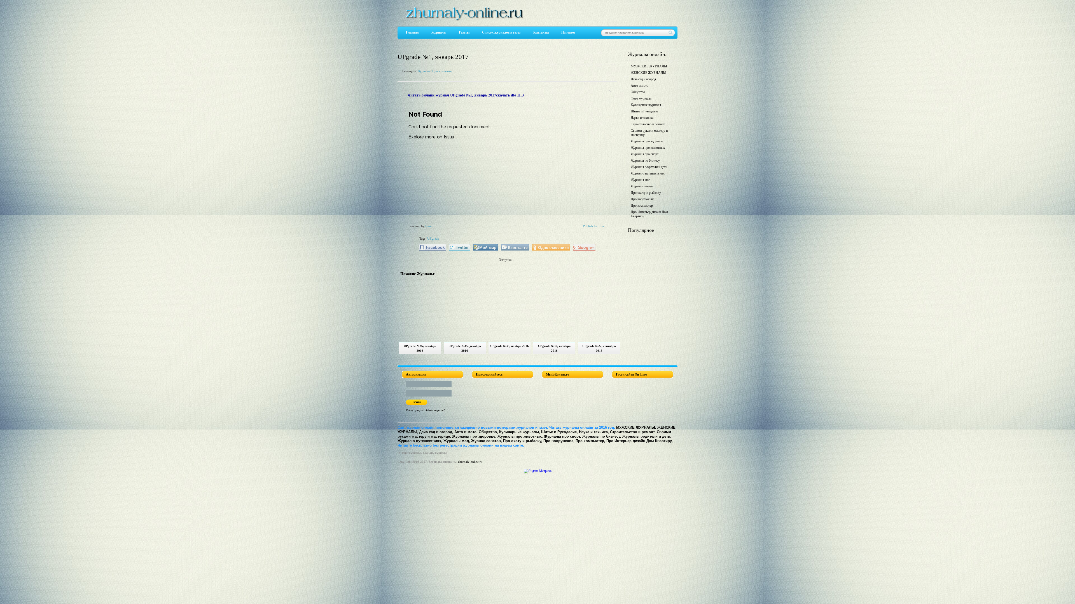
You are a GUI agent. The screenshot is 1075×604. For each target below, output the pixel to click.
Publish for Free (593, 226)
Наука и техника (642, 118)
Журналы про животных (648, 148)
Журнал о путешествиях (648, 173)
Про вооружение (642, 199)
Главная (412, 32)
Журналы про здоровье (647, 141)
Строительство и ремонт (648, 124)
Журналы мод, (456, 441)
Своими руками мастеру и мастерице (649, 133)
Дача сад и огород (643, 79)
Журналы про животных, (520, 436)
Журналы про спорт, (562, 436)
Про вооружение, (558, 441)
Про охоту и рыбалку (646, 193)
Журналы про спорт (644, 154)
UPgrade (433, 238)
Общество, (488, 432)
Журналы (438, 32)
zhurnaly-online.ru (470, 461)
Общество (638, 92)
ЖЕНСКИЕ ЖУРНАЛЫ (648, 73)
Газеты (464, 32)
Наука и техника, (594, 432)
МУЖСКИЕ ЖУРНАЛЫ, (636, 427)
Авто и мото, (466, 432)
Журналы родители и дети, (646, 436)
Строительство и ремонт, (633, 432)
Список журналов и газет (501, 32)
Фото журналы (641, 98)
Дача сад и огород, (436, 432)
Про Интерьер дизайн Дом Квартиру (649, 214)
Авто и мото (639, 86)
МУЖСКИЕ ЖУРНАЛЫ (649, 66)
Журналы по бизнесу (645, 160)
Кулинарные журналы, (519, 432)
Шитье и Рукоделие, (559, 432)
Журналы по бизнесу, (601, 436)
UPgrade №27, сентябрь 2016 (599, 348)
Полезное (568, 32)
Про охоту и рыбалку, (522, 441)
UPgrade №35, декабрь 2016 (464, 348)
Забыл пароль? (435, 410)
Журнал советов (642, 186)
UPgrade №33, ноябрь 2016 (509, 346)
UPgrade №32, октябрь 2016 (554, 348)
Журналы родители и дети (649, 167)
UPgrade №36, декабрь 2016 (420, 348)
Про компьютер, (590, 441)
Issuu (429, 226)
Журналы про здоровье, (474, 436)
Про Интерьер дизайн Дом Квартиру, (639, 441)
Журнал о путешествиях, (420, 441)
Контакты (541, 32)
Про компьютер (442, 71)
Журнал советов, (486, 441)
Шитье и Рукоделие (644, 111)
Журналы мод (640, 180)
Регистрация (414, 410)
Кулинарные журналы (646, 105)
